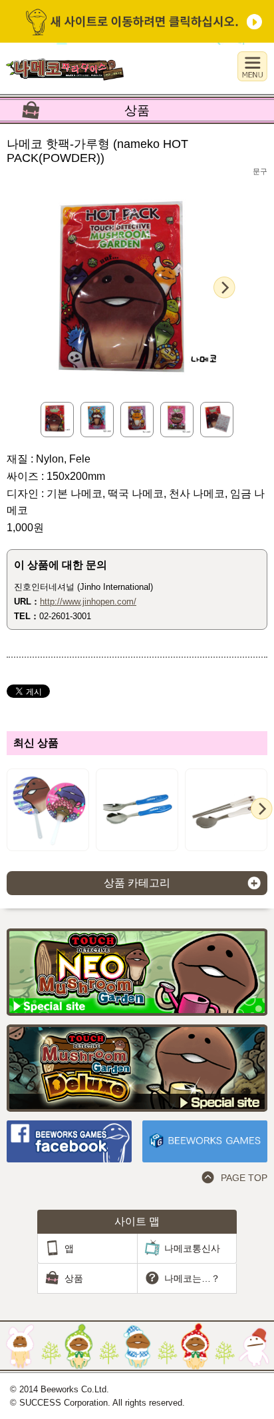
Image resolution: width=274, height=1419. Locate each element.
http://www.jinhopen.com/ (88, 602)
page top (244, 1177)
